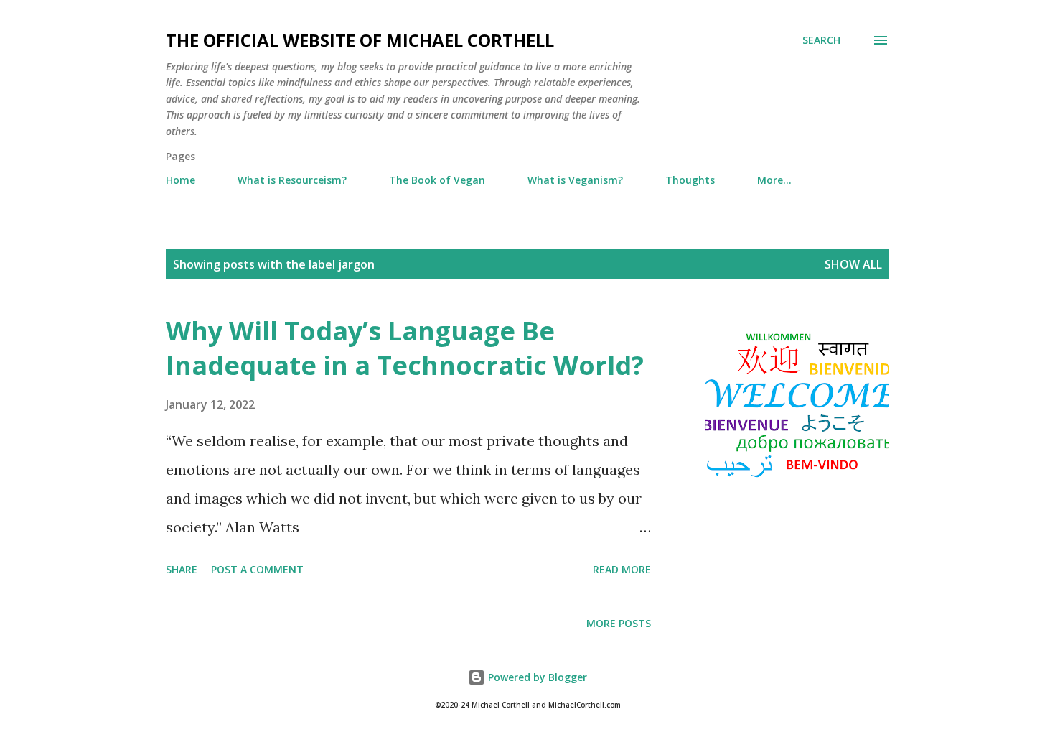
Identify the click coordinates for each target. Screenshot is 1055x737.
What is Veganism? (575, 180)
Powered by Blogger (536, 677)
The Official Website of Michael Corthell (360, 40)
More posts (618, 623)
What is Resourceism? (292, 180)
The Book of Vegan (437, 180)
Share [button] (181, 569)
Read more (622, 569)
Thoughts (690, 180)
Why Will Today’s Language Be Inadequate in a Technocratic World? (405, 348)
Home (180, 180)
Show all (853, 264)
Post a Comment (257, 569)
